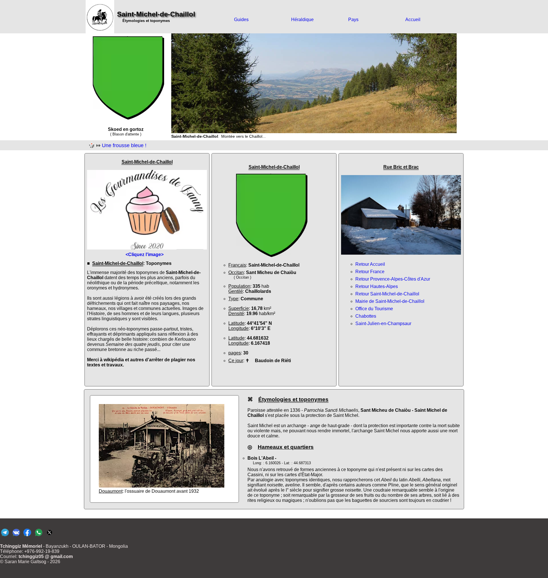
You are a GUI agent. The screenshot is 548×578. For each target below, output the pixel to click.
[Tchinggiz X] (50, 536)
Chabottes (365, 316)
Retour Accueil (370, 264)
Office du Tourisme (374, 308)
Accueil (412, 19)
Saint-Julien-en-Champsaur (383, 323)
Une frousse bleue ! (124, 145)
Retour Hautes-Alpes (376, 286)
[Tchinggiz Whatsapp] (38, 536)
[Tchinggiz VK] (16, 536)
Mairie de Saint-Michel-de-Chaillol (389, 301)
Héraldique (302, 19)
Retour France (369, 271)
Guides (241, 19)
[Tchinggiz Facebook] (27, 536)
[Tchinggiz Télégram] (5, 536)
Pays (353, 19)
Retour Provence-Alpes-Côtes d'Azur (392, 279)
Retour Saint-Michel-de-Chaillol (387, 293)
